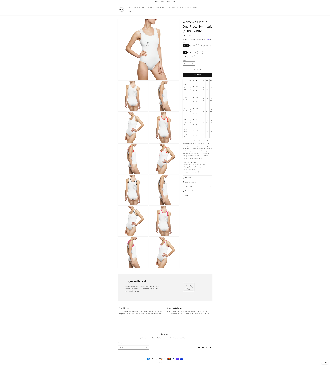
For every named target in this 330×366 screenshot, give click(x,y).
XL (206, 52)
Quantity (185, 60)
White (186, 46)
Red (201, 46)
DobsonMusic (162, 362)
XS (185, 52)
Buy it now (197, 75)
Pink (207, 46)
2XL (185, 56)
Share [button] (186, 195)
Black (193, 46)
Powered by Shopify (169, 362)
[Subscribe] (147, 348)
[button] (151, 7)
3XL (192, 56)
